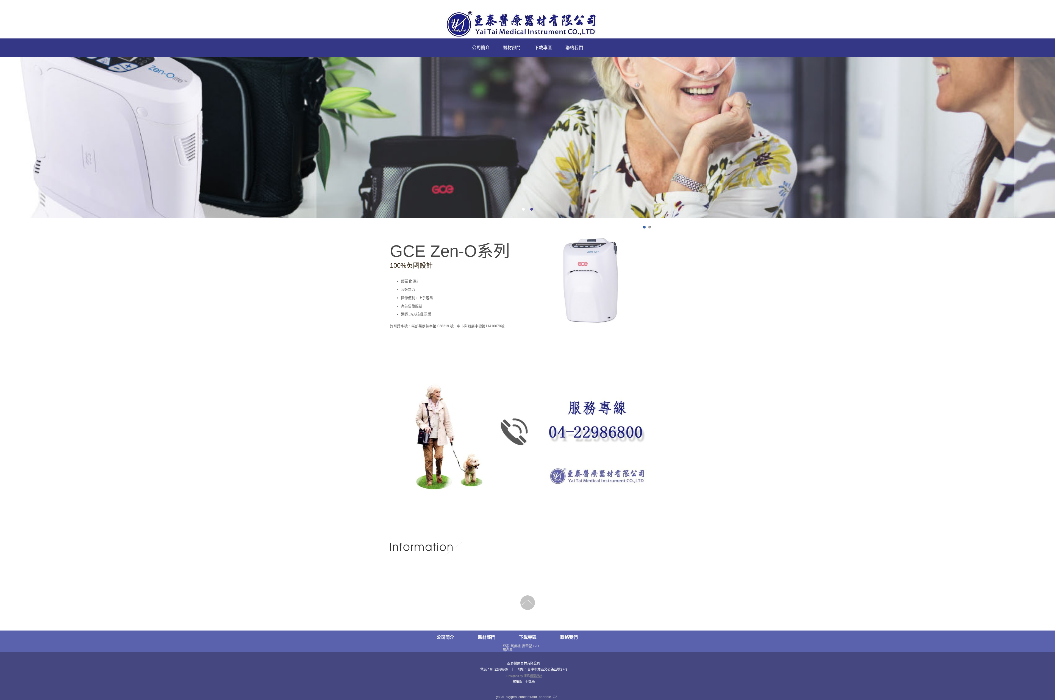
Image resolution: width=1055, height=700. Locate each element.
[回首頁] (527, 24)
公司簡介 (481, 47)
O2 (555, 697)
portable (545, 697)
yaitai (500, 697)
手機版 (530, 682)
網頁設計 (536, 675)
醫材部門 (512, 47)
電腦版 (518, 682)
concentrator (527, 697)
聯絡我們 (574, 47)
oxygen (511, 697)
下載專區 (543, 47)
